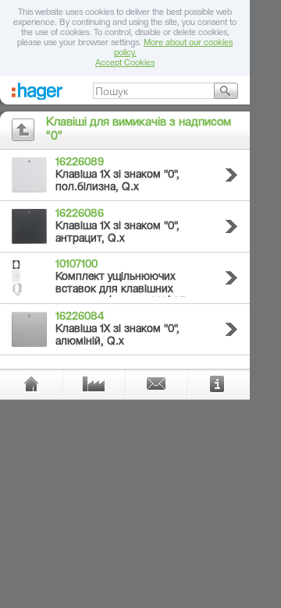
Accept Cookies (125, 63)
